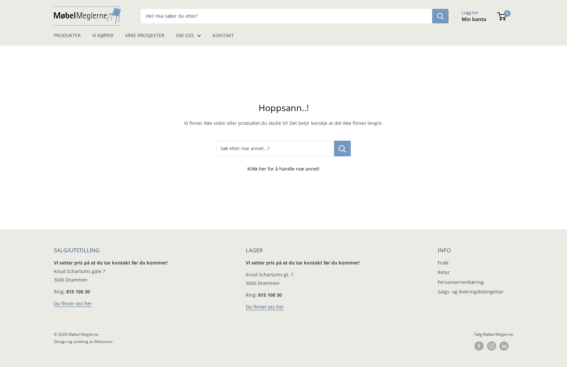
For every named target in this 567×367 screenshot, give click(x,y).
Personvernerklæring (461, 282)
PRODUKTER (67, 35)
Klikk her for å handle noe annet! (283, 169)
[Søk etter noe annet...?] (342, 148)
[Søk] (440, 16)
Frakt (443, 263)
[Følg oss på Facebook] (479, 346)
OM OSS (185, 35)
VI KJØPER (103, 35)
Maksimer (103, 341)
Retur (444, 272)
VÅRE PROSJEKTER (144, 35)
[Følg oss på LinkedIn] (504, 346)
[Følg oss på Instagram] (491, 346)
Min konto (474, 19)
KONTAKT (223, 35)
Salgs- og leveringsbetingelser (471, 291)
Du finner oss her (73, 303)
